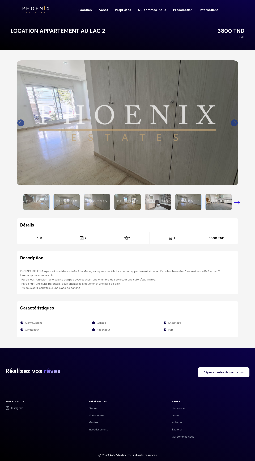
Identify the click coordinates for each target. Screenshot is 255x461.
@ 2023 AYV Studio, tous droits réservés (127, 455)
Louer (175, 415)
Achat (103, 10)
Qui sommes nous (183, 436)
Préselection (183, 10)
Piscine (93, 408)
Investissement (98, 429)
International (209, 10)
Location (85, 10)
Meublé (93, 422)
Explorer (177, 429)
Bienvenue (178, 408)
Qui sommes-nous (152, 10)
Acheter (177, 422)
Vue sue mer (96, 415)
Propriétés (123, 10)
